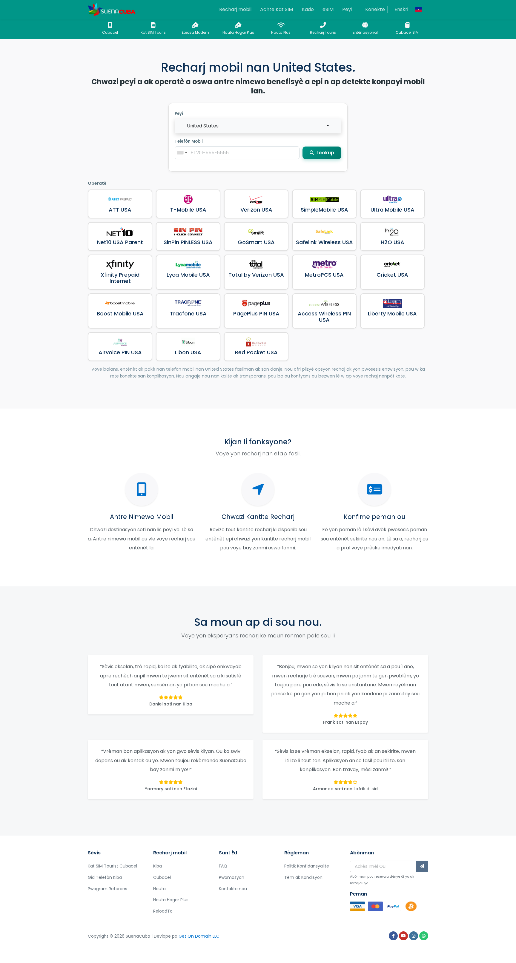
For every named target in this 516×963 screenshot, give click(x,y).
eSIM (328, 9)
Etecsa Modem (195, 32)
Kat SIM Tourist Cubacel (112, 866)
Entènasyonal (365, 32)
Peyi (347, 9)
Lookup (324, 153)
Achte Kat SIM (276, 9)
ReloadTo (163, 911)
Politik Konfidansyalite (306, 866)
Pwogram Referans (107, 888)
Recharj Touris (323, 32)
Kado (308, 9)
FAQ (223, 866)
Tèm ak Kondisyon (303, 877)
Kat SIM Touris (153, 32)
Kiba (157, 866)
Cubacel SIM (407, 32)
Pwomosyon (231, 877)
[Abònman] (422, 866)
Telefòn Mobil (189, 141)
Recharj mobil (235, 9)
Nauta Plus (281, 32)
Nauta (159, 888)
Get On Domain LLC (199, 936)
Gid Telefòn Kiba (105, 877)
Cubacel (110, 32)
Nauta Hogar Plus (238, 32)
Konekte (375, 9)
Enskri (401, 9)
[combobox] (258, 125)
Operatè (97, 183)
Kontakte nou (233, 888)
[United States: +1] (182, 153)
